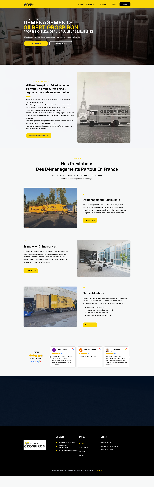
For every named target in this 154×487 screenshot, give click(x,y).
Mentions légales (106, 442)
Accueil (81, 4)
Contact (113, 4)
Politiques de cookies (107, 450)
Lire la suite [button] (54, 365)
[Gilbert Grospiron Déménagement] (29, 4)
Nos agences (90, 4)
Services (103, 4)
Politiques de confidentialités (109, 446)
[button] (96, 4)
